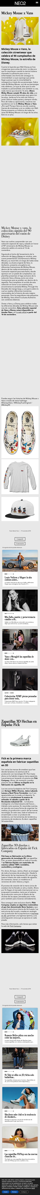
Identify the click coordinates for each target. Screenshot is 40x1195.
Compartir (20, 539)
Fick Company (15, 926)
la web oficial (21, 312)
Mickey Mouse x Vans (17, 13)
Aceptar (6, 1192)
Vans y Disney (17, 256)
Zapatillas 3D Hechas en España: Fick (19, 723)
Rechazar (14, 1192)
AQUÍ (33, 1188)
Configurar (24, 1192)
